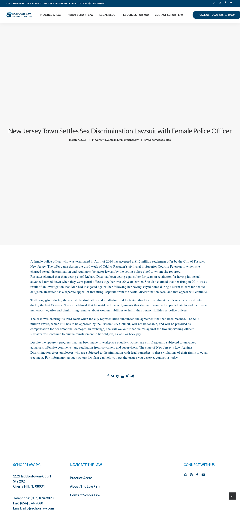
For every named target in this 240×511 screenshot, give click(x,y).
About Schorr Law (80, 14)
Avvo (215, 2)
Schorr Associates (159, 139)
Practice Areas (51, 14)
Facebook (226, 2)
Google (220, 2)
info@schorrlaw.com (38, 508)
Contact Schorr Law (169, 14)
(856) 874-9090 (97, 3)
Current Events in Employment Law (117, 139)
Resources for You (135, 14)
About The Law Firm (85, 486)
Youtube (231, 2)
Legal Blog (107, 14)
